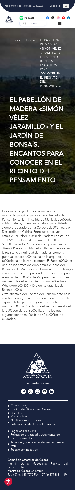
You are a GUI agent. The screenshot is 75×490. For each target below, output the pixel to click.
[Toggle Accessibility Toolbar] (8, 481)
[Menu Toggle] (60, 23)
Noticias (29, 40)
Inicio (16, 40)
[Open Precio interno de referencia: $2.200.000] (45, 6)
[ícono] (52, 17)
